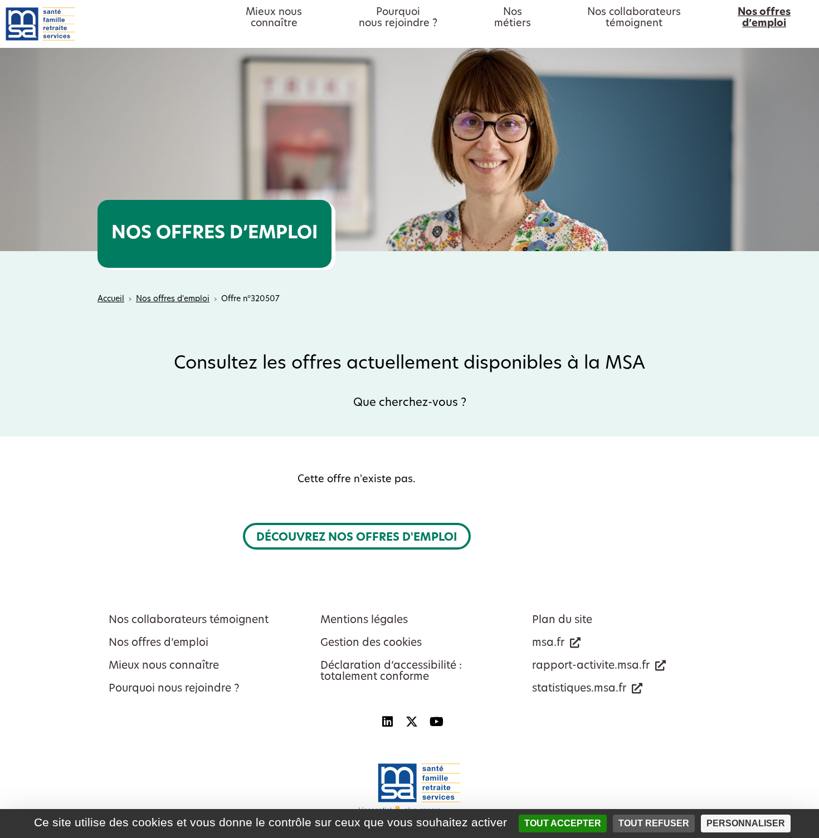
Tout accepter (562, 823)
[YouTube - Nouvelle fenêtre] (436, 721)
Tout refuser (653, 823)
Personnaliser (745, 823)
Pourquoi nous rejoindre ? (174, 689)
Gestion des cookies (371, 643)
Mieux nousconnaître (274, 18)
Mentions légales (364, 620)
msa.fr (548, 643)
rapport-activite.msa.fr (591, 666)
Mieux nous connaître (164, 666)
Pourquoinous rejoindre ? (398, 18)
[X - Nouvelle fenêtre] (411, 721)
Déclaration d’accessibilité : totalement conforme (391, 672)
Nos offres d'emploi (172, 299)
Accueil (111, 299)
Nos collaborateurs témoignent (189, 620)
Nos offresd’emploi (764, 18)
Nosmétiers (512, 18)
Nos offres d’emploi (158, 643)
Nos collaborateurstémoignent (634, 18)
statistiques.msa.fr (579, 689)
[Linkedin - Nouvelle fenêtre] (387, 721)
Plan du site (562, 620)
